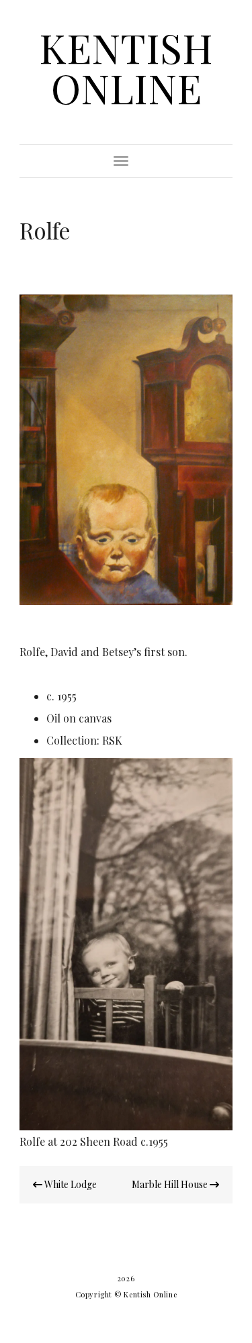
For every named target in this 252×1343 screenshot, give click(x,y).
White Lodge (69, 1184)
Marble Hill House (171, 1184)
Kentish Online (126, 67)
